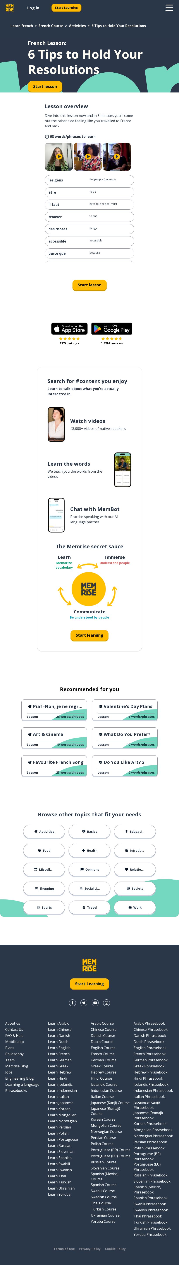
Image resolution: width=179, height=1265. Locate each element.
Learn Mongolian (62, 1115)
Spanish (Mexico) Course (105, 1176)
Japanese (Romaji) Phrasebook (148, 1115)
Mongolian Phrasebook (153, 1129)
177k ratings (69, 343)
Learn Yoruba (59, 1194)
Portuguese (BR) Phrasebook (147, 1156)
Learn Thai (57, 1176)
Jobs (8, 1072)
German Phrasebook (151, 1060)
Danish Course (103, 1035)
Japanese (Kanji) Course (110, 1102)
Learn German (60, 1060)
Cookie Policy (115, 1249)
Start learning (89, 635)
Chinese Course (104, 1029)
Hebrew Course (103, 1072)
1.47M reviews (112, 343)
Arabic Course (102, 1023)
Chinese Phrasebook (151, 1029)
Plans (9, 1047)
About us (12, 1023)
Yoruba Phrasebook (150, 1234)
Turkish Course (103, 1209)
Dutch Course (102, 1041)
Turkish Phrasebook (150, 1222)
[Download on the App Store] (69, 329)
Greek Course (102, 1066)
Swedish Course (104, 1197)
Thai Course (101, 1203)
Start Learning (66, 7)
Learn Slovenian (61, 1151)
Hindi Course (101, 1078)
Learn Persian (59, 1127)
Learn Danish (59, 1035)
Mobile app (14, 1041)
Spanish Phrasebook (151, 1197)
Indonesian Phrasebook (153, 1090)
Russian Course (103, 1162)
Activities (77, 25)
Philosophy (14, 1053)
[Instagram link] (106, 1002)
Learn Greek (58, 1066)
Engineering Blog (19, 1078)
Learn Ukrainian (61, 1188)
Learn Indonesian (62, 1090)
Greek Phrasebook (149, 1066)
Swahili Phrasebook (150, 1204)
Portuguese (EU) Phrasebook (147, 1167)
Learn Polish (58, 1133)
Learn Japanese (61, 1102)
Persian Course (103, 1137)
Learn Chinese (60, 1029)
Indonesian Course (106, 1090)
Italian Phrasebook (149, 1096)
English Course (103, 1047)
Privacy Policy (90, 1249)
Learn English (59, 1047)
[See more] (169, 8)
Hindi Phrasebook (148, 1078)
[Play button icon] (59, 157)
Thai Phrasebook (148, 1216)
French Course (51, 25)
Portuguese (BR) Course (111, 1149)
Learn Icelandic (60, 1084)
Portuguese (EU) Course (111, 1156)
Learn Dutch (58, 1041)
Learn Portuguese (63, 1139)
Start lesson (90, 284)
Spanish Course (104, 1184)
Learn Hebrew (59, 1072)
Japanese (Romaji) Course (105, 1111)
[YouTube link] (95, 1002)
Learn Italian (58, 1096)
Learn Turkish (59, 1182)
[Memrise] (9, 8)
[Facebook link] (72, 1002)
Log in (33, 7)
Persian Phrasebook (150, 1142)
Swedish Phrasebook (151, 1210)
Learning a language (22, 1084)
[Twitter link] (83, 1002)
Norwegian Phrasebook (153, 1135)
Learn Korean (59, 1108)
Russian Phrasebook (150, 1175)
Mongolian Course (106, 1125)
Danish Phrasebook (150, 1035)
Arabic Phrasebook (149, 1023)
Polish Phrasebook (149, 1148)
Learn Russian (59, 1145)
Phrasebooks (16, 1090)
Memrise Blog (16, 1066)
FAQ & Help (14, 1035)
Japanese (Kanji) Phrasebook (147, 1105)
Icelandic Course (104, 1084)
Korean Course (103, 1119)
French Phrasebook (150, 1053)
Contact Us (14, 1029)
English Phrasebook (150, 1047)
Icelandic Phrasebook (151, 1084)
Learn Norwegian (62, 1121)
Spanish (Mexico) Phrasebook (147, 1190)
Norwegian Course (106, 1131)
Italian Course (102, 1096)
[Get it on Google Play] (111, 329)
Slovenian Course (105, 1168)
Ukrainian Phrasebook (152, 1228)
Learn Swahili (59, 1163)
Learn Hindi (57, 1078)
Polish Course (102, 1143)
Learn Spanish (60, 1157)
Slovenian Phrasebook (152, 1181)
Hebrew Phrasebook (150, 1072)
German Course (104, 1060)
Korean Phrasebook (150, 1123)
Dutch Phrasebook (149, 1041)
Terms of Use (64, 1249)
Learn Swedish (60, 1170)
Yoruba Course (103, 1221)
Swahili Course (103, 1190)
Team (10, 1060)
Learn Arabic (58, 1023)
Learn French (21, 25)
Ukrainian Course (105, 1215)
